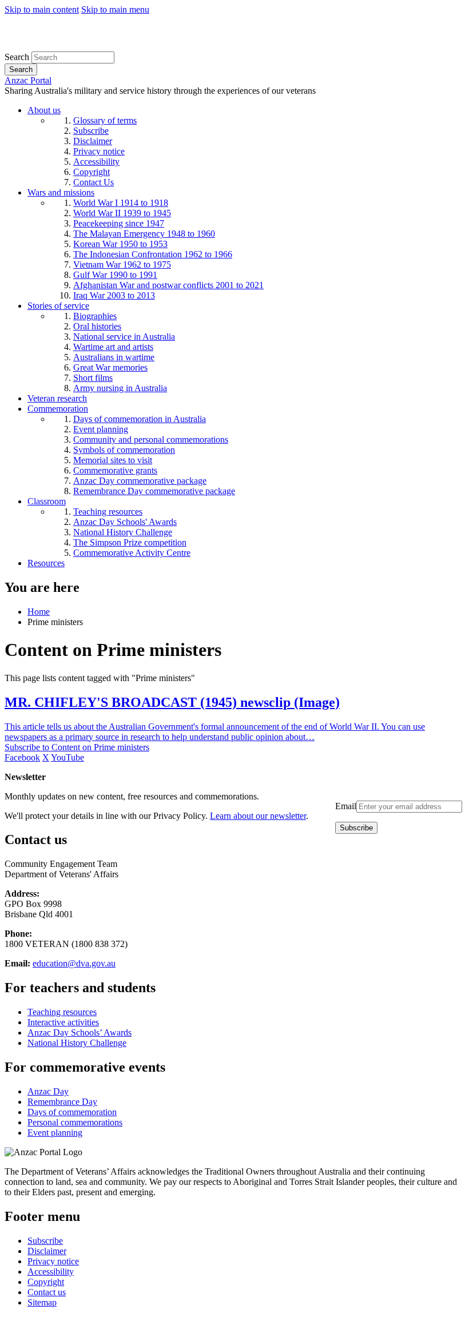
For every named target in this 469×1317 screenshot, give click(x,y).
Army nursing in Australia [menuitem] (120, 388)
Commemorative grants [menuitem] (115, 470)
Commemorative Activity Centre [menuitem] (131, 553)
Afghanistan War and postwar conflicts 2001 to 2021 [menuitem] (168, 285)
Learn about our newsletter (258, 816)
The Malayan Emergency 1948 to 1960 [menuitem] (144, 233)
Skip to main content (42, 9)
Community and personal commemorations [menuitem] (150, 439)
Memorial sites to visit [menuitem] (112, 460)
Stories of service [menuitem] (58, 306)
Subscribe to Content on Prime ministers (77, 747)
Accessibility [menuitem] (96, 161)
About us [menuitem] (44, 110)
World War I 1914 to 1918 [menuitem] (120, 203)
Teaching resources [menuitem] (107, 511)
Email (345, 806)
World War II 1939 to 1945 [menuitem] (122, 213)
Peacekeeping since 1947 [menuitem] (118, 223)
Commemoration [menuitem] (57, 408)
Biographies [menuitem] (95, 316)
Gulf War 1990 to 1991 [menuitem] (115, 275)
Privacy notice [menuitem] (99, 151)
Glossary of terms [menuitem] (105, 120)
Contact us (46, 1292)
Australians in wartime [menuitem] (113, 357)
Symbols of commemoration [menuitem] (124, 450)
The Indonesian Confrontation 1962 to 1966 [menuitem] (152, 254)
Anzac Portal (28, 80)
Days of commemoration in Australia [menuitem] (139, 419)
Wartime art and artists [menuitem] (113, 347)
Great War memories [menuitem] (110, 367)
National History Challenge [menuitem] (122, 532)
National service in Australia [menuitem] (124, 336)
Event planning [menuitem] (100, 429)
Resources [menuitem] (46, 563)
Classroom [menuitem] (46, 501)
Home (38, 611)
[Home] (88, 46)
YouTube (67, 757)
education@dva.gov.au (74, 963)
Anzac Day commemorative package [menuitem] (139, 481)
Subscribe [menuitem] (91, 131)
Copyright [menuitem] (91, 172)
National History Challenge (76, 1043)
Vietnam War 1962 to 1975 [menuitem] (122, 264)
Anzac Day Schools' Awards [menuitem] (125, 522)
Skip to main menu (115, 9)
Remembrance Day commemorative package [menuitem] (154, 491)
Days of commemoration (72, 1112)
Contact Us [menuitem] (93, 182)
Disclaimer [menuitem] (92, 141)
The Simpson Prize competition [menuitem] (129, 542)
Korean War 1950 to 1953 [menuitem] (120, 244)
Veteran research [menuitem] (57, 398)
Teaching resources (62, 1012)
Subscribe (45, 1241)
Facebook (22, 757)
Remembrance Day (62, 1102)
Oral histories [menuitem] (97, 326)
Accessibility (50, 1271)
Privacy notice (53, 1261)
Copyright (45, 1282)
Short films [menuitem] (93, 378)
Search (17, 57)
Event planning (54, 1132)
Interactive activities (63, 1022)
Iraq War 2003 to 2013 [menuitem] (114, 295)
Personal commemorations (74, 1122)
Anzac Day (48, 1091)
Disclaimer (46, 1251)
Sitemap (42, 1302)
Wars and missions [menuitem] (60, 192)
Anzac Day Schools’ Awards (79, 1032)
